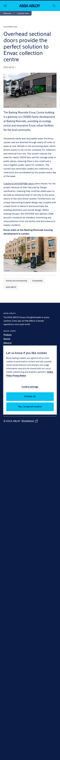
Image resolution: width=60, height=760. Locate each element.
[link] (9, 13)
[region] (30, 380)
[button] (23, 13)
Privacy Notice (19, 375)
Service (6, 338)
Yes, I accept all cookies (30, 406)
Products (7, 334)
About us (7, 343)
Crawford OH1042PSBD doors (19, 183)
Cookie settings (30, 386)
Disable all (29, 396)
